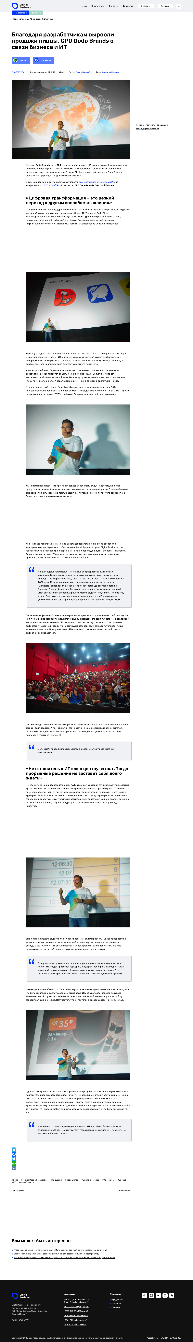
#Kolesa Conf (108, 1180)
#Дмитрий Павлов (90, 1180)
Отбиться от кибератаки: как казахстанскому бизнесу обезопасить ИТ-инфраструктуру (56, 1254)
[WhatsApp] (71, 1163)
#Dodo (15, 1180)
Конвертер (127, 6)
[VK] (71, 1168)
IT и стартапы (20, 13)
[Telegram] (71, 1149)
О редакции (162, 125)
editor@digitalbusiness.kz (147, 129)
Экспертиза (47, 19)
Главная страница (20, 19)
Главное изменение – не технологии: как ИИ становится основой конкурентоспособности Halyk (60, 1250)
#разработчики (26, 1182)
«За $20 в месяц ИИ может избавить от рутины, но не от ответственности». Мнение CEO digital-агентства (64, 1257)
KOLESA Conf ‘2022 (52, 185)
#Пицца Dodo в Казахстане (34, 1180)
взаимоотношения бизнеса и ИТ (96, 182)
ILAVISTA (164, 1338)
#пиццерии (56, 1180)
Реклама (165, 6)
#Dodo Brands (71, 1180)
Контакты (150, 125)
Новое (84, 6)
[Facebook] (71, 1154)
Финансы (36, 13)
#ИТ (14, 1182)
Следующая (124, 1190)
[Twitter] (71, 1159)
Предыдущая (18, 1190)
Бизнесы (35, 19)
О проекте (145, 6)
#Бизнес (122, 1180)
